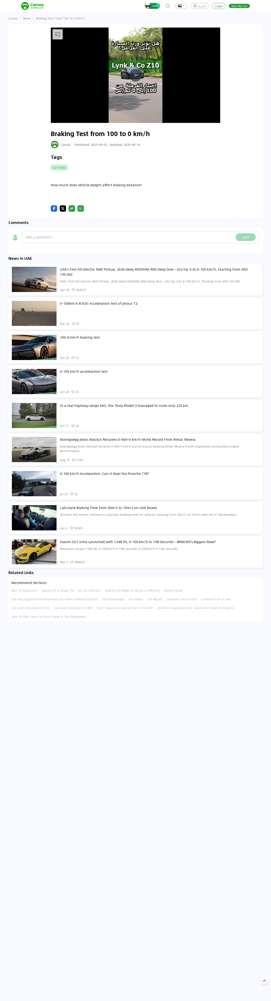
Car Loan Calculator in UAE (73, 607)
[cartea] (32, 6)
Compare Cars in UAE (216, 599)
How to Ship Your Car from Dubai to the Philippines (48, 616)
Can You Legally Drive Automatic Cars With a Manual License (54, 599)
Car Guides (135, 599)
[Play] (135, 75)
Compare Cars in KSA (181, 599)
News (27, 18)
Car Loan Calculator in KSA (30, 607)
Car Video (59, 167)
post (245, 237)
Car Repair (154, 599)
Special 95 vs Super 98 (57, 590)
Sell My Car (239, 6)
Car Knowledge (113, 599)
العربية (202, 6)
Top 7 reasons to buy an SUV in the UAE (124, 607)
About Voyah (173, 590)
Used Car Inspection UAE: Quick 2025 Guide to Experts (195, 607)
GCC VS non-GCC (89, 590)
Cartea (13, 18)
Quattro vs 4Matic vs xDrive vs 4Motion (132, 590)
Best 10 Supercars (24, 590)
